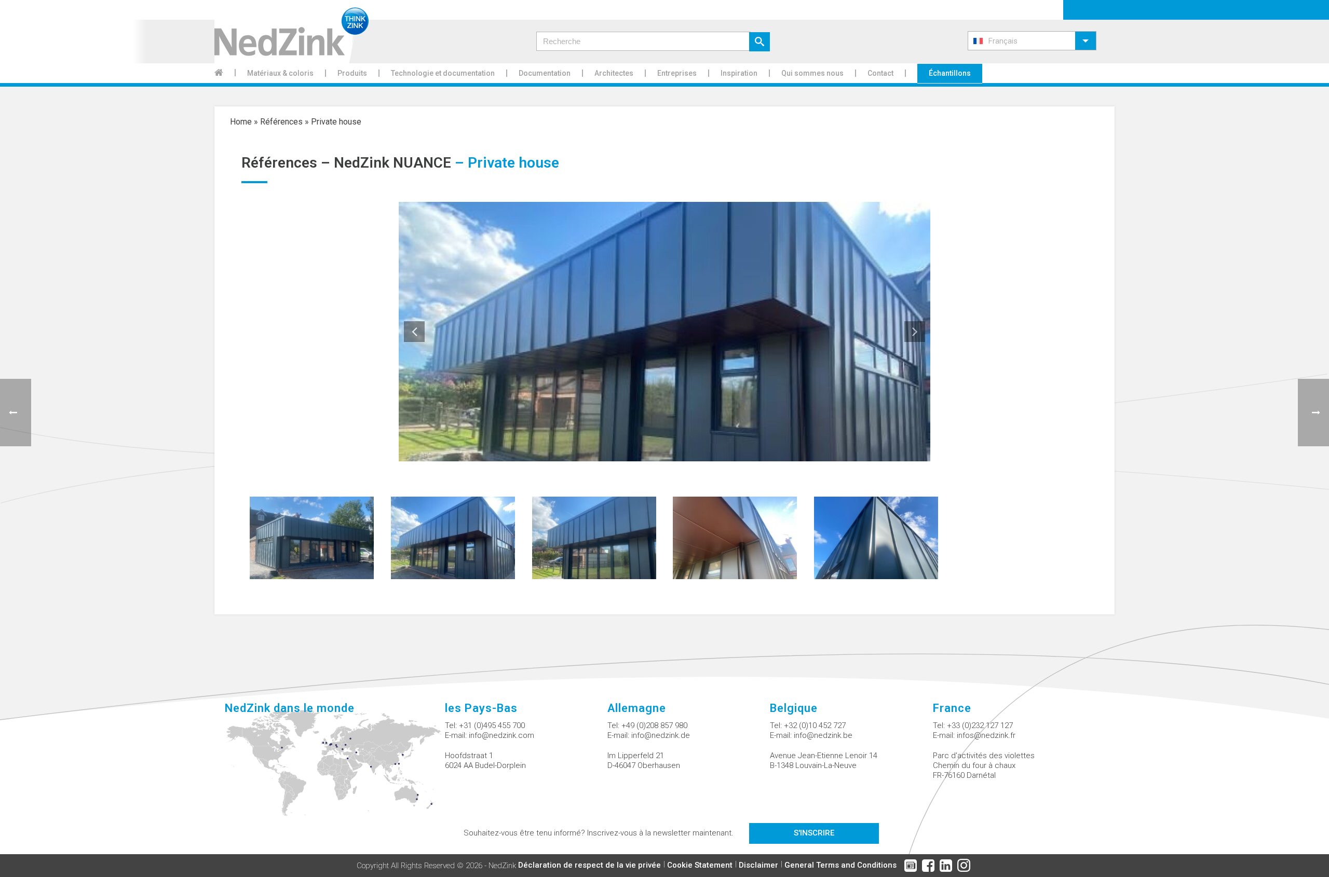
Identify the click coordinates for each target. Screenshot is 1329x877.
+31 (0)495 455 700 (492, 725)
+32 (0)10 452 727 (815, 725)
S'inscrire (814, 833)
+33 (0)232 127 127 (980, 725)
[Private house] (312, 537)
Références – (287, 162)
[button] (1032, 40)
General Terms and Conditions (840, 865)
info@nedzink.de (660, 735)
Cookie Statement (700, 865)
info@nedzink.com (501, 735)
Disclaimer (758, 865)
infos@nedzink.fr (986, 735)
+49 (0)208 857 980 (654, 725)
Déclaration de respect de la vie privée (589, 865)
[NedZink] (291, 31)
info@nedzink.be (823, 735)
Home (241, 122)
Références (281, 122)
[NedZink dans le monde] (334, 768)
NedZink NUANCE (392, 162)
